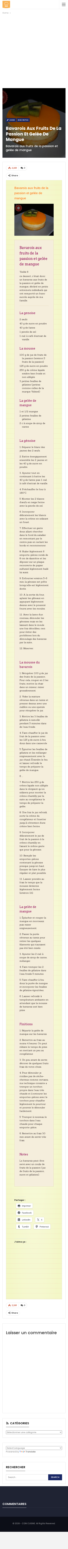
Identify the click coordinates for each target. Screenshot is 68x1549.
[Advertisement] (34, 50)
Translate (31, 1451)
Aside (12, 120)
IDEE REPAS (23, 120)
